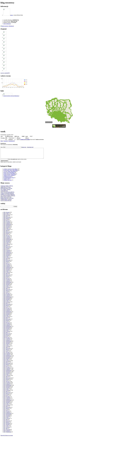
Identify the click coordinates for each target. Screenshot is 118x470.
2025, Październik (7, 224)
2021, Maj (5, 288)
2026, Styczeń (6, 220)
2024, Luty (5, 249)
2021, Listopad (6, 281)
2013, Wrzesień (6, 401)
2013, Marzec (6, 408)
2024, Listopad (6, 238)
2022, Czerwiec (6, 272)
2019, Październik (7, 311)
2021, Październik (7, 282)
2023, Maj (5, 258)
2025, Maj (5, 230)
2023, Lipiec (6, 256)
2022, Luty (5, 277)
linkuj (2, 140)
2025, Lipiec (6, 228)
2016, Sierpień (6, 358)
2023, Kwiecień (6, 260)
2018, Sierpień (6, 328)
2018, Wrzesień (6, 327)
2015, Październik (7, 370)
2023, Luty (5, 262)
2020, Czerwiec (6, 301)
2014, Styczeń (6, 396)
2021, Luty (5, 292)
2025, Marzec (6, 233)
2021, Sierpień (6, 284)
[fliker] (4, 44)
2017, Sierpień (6, 343)
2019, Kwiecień (6, 319)
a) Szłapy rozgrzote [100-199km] (10, 169)
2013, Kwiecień (6, 407)
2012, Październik (7, 413)
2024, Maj (5, 245)
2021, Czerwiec (6, 287)
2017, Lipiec (6, 344)
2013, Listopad (6, 398)
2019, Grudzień (6, 309)
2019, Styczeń (6, 322)
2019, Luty (5, 321)
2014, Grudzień (6, 382)
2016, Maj (5, 362)
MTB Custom (6, 196)
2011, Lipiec (6, 425)
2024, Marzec (6, 247)
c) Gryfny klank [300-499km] (9, 171)
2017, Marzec (6, 349)
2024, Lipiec (6, 243)
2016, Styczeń (6, 366)
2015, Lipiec (6, 374)
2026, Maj (5, 216)
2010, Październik (7, 431)
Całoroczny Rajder (7, 185)
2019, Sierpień (6, 314)
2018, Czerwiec (6, 331)
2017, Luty (5, 350)
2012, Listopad (6, 412)
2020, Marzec (6, 305)
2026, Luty (5, 219)
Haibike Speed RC (7, 198)
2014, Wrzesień (6, 386)
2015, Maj (5, 376)
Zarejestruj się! (30, 147)
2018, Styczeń (6, 337)
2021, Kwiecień (6, 289)
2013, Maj (5, 406)
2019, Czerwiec (6, 316)
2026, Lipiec (6, 213)
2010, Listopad (6, 430)
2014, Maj (5, 391)
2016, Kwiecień (6, 363)
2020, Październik (7, 296)
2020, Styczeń (6, 308)
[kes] (4, 50)
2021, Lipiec (6, 285)
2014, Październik (7, 385)
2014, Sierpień (6, 387)
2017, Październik (7, 341)
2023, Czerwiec (6, 257)
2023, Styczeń (6, 263)
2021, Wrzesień (6, 283)
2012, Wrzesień (6, 414)
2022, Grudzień (6, 265)
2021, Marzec (6, 290)
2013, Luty (5, 409)
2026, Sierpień (6, 212)
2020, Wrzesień (6, 298)
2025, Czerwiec (6, 229)
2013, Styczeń (6, 411)
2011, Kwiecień (6, 429)
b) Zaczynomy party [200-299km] (10, 170)
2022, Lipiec (6, 271)
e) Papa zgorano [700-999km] (9, 173)
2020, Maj (5, 303)
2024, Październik (7, 239)
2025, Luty (5, 234)
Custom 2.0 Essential (25, 139)
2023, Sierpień (6, 255)
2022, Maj (5, 273)
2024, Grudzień (6, 236)
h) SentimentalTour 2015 (8, 177)
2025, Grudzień (6, 222)
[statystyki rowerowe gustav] (7, 26)
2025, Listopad (6, 223)
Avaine (4, 190)
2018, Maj (5, 332)
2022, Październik (7, 267)
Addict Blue (5, 187)
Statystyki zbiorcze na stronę (7, 435)
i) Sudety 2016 (6, 178)
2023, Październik (7, 252)
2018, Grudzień (6, 323)
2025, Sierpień (6, 227)
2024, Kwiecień (6, 246)
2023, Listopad (6, 251)
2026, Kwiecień (6, 217)
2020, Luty (5, 306)
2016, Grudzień (6, 353)
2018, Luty (5, 336)
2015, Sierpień (6, 373)
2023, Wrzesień (6, 254)
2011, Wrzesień (6, 423)
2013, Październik (7, 400)
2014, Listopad (6, 384)
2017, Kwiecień (6, 348)
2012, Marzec (6, 422)
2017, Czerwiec (6, 346)
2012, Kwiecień (6, 420)
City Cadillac (5, 189)
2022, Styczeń (6, 278)
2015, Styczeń (6, 381)
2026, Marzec (6, 218)
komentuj (6, 140)
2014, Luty (5, 395)
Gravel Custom (6, 200)
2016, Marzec (6, 364)
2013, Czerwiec (6, 404)
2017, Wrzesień (6, 342)
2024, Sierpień (6, 241)
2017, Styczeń (6, 352)
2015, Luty (5, 380)
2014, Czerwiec (6, 390)
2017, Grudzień (6, 338)
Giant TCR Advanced (7, 192)
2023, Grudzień (6, 250)
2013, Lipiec (6, 403)
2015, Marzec (6, 379)
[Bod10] (4, 67)
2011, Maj (5, 428)
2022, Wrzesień (6, 268)
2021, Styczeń (6, 293)
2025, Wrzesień (6, 225)
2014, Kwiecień (6, 392)
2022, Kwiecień (6, 274)
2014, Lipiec (6, 389)
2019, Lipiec (6, 315)
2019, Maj (5, 317)
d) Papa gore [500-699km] (9, 172)
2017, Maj (5, 347)
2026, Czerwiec (6, 214)
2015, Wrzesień (6, 371)
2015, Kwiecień (6, 377)
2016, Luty (5, 365)
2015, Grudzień (6, 368)
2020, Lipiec (6, 300)
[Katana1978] (4, 54)
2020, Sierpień (6, 299)
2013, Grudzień (6, 397)
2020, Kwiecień (6, 304)
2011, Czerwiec (6, 427)
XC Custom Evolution (8, 195)
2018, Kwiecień (6, 333)
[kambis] (4, 60)
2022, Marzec (6, 276)
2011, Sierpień (6, 424)
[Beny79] (4, 70)
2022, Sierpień (6, 270)
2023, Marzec (6, 261)
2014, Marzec (6, 393)
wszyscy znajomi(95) (5, 73)
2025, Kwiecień (6, 231)
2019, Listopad (6, 310)
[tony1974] (4, 33)
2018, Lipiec (6, 330)
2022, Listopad (6, 266)
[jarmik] (4, 64)
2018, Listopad (6, 325)
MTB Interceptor (6, 188)
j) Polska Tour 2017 (7, 180)
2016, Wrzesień (6, 357)
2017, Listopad (6, 339)
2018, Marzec (6, 335)
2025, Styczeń (6, 235)
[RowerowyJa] (4, 37)
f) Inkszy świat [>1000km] (9, 175)
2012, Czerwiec (6, 418)
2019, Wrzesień (6, 312)
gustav (11, 15)
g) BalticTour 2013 (7, 176)
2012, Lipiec (6, 417)
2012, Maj (5, 419)
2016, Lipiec (6, 359)
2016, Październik (7, 355)
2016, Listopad (6, 354)
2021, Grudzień (6, 279)
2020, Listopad (6, 295)
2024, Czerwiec (6, 244)
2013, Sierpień (6, 402)
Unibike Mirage (6, 199)
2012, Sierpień (6, 415)
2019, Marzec (6, 320)
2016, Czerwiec (6, 360)
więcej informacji (7, 23)
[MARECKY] (4, 40)
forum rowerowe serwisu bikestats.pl (11, 95)
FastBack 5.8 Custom (7, 194)
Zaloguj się (23, 147)
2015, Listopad (6, 369)
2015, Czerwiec (6, 375)
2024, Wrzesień (6, 240)
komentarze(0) (12, 140)
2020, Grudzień (6, 294)
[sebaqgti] (4, 47)
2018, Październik (7, 326)
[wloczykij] (4, 57)
